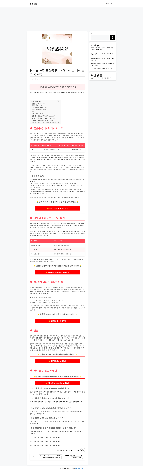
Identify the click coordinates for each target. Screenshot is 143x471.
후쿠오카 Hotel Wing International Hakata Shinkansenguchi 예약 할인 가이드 (51, 456)
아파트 (62, 87)
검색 (92, 33)
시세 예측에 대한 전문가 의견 (39, 107)
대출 (38, 191)
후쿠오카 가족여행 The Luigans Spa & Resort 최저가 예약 (74, 456)
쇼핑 (44, 302)
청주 (40, 202)
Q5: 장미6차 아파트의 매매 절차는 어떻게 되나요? (46, 122)
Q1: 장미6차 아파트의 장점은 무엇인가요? (44, 115)
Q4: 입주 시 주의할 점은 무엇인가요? (43, 120)
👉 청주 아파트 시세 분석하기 (57, 208)
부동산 (53, 159)
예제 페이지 (109, 3)
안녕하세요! (94, 78)
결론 (33, 111)
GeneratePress (79, 468)
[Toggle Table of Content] (57, 101)
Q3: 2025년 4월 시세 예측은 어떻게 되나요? (45, 118)
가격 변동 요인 (38, 105)
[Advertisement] (71, 18)
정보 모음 (34, 4)
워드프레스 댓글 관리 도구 (104, 78)
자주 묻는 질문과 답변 (37, 113)
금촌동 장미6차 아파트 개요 (39, 104)
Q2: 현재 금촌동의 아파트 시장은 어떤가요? (45, 116)
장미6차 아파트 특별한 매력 (39, 109)
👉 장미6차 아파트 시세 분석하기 (57, 272)
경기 (83, 449)
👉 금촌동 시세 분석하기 (57, 321)
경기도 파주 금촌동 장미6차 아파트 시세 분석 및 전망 (71, 450)
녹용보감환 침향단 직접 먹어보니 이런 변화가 (102, 68)
